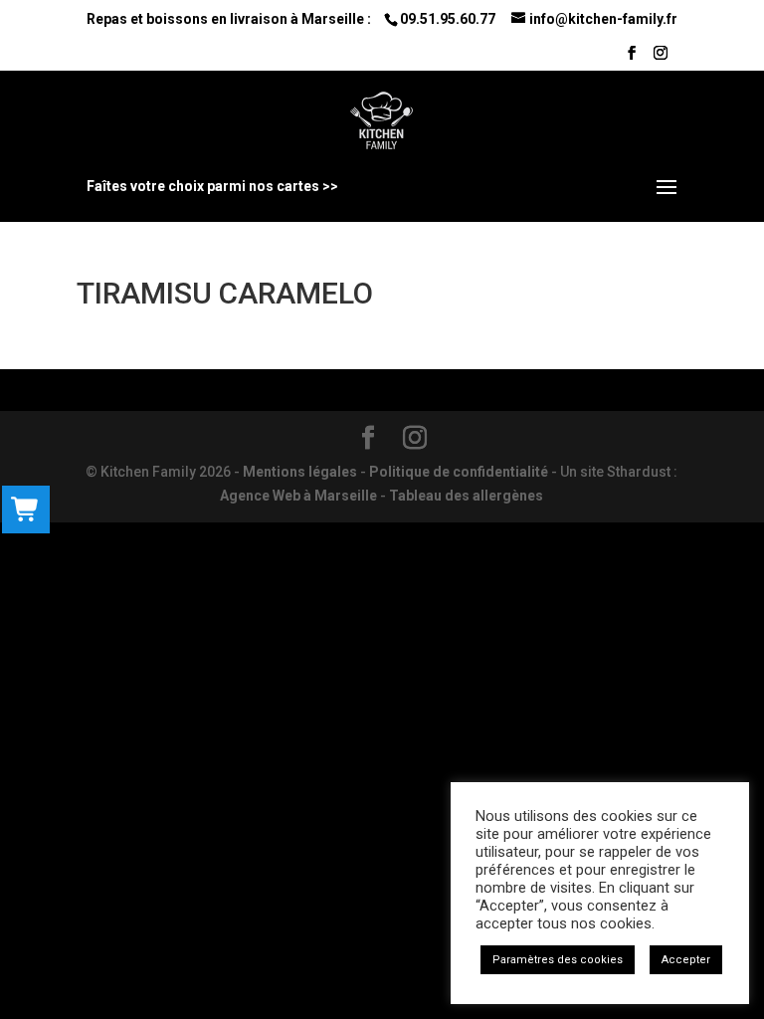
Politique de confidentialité (458, 472)
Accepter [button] (686, 959)
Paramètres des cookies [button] (557, 959)
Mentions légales (300, 472)
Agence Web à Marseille (298, 496)
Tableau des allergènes (466, 496)
